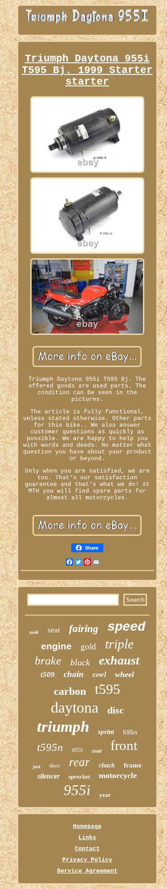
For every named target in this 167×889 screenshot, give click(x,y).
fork (37, 766)
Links (87, 837)
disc (115, 710)
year (105, 794)
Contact (87, 848)
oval (97, 751)
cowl (99, 674)
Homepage (87, 826)
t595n (50, 747)
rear (79, 762)
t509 (48, 674)
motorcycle (118, 775)
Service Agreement (87, 871)
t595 (107, 689)
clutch (107, 765)
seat (54, 630)
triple (119, 643)
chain (74, 674)
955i (77, 790)
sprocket (79, 776)
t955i (77, 750)
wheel (124, 674)
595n (130, 732)
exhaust (119, 660)
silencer (48, 776)
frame (133, 765)
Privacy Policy (87, 859)
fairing (83, 628)
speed (126, 627)
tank (34, 632)
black (80, 662)
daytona (74, 707)
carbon (70, 691)
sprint (106, 731)
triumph (63, 726)
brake (48, 660)
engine (56, 646)
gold (88, 646)
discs (54, 766)
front (124, 745)
